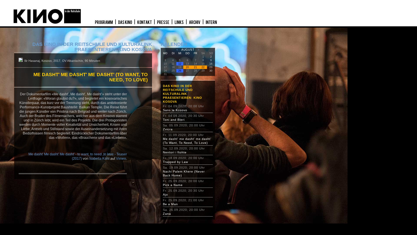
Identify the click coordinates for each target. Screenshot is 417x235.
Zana (167, 213)
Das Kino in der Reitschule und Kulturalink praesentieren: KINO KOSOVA (182, 93)
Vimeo (121, 158)
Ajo (165, 194)
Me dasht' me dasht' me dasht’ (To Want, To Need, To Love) (187, 140)
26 (179, 70)
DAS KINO (125, 22)
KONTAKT (144, 22)
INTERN (211, 22)
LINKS (179, 22)
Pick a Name (173, 185)
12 (179, 63)
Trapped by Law (175, 162)
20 (187, 67)
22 (203, 67)
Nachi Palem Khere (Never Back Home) (184, 173)
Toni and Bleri (174, 119)
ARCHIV (195, 22)
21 (195, 67)
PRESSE (163, 22)
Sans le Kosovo (175, 110)
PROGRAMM (104, 22)
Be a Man (170, 204)
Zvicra (168, 129)
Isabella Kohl (99, 158)
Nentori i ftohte (175, 152)
